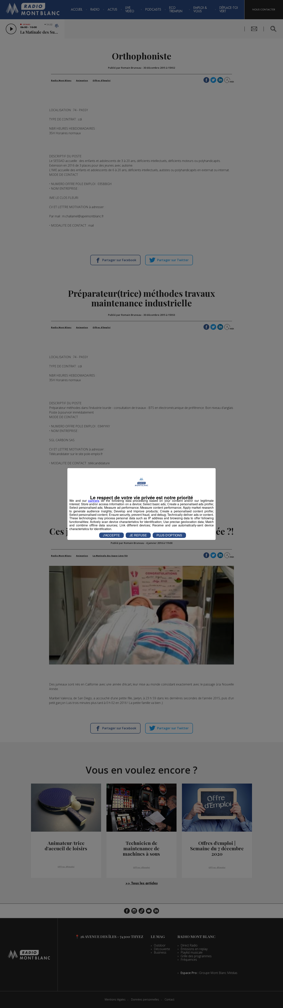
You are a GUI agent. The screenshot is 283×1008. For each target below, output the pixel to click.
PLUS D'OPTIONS (169, 535)
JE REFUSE (138, 535)
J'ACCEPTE (111, 535)
